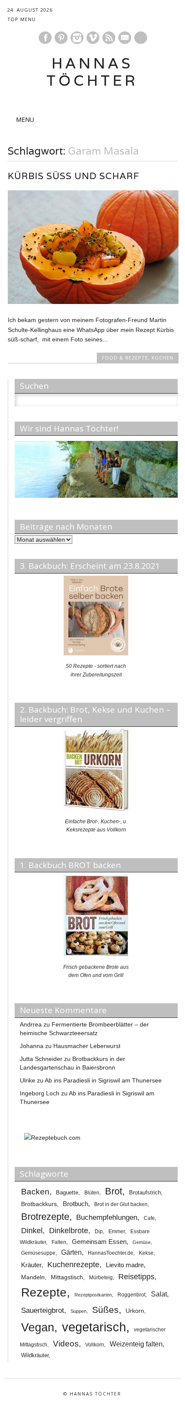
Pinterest (61, 37)
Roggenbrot (131, 1295)
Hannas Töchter (92, 71)
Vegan (37, 1327)
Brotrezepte (45, 1216)
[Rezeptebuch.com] (52, 1137)
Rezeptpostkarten (93, 1294)
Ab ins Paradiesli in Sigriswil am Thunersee (103, 1080)
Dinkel (32, 1230)
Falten (59, 1242)
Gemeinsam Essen (99, 1241)
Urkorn (135, 1311)
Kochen (162, 357)
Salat (159, 1294)
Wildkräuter (35, 1355)
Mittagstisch (67, 1277)
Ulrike (27, 1080)
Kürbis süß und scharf (73, 176)
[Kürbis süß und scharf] (93, 301)
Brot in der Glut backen (121, 1204)
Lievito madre (125, 1265)
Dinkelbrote (68, 1230)
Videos (66, 1343)
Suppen (78, 1311)
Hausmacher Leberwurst (86, 1045)
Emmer (116, 1231)
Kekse (146, 1253)
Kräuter (31, 1264)
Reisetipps (136, 1276)
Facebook (45, 37)
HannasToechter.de (110, 1253)
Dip (99, 1231)
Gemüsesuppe (38, 1253)
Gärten (71, 1252)
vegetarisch (94, 1327)
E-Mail (125, 38)
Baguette (67, 1192)
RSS (108, 37)
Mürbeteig (101, 1278)
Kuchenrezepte (73, 1264)
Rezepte (44, 1292)
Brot (113, 1191)
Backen (35, 1191)
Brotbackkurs (39, 1204)
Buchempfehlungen (106, 1217)
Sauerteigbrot (42, 1310)
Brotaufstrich (145, 1192)
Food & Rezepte (125, 357)
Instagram (77, 37)
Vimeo (92, 37)
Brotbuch (75, 1203)
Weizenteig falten (136, 1344)
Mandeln (33, 1277)
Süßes (105, 1310)
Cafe (149, 1218)
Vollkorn (94, 1345)
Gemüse (142, 1242)
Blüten (91, 1192)
